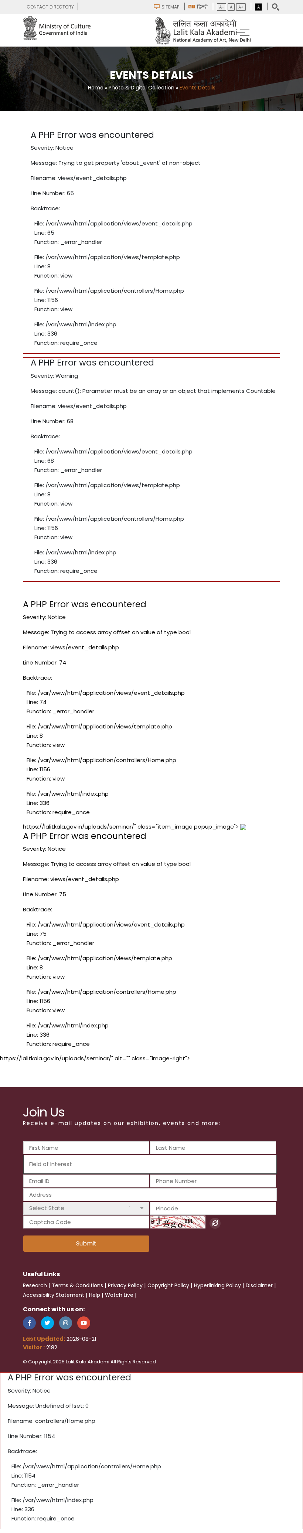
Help (94, 1295)
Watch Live (119, 1295)
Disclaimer (259, 1285)
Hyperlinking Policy (217, 1285)
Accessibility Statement (53, 1295)
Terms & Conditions (77, 1285)
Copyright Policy (168, 1285)
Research (35, 1285)
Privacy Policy (125, 1285)
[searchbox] (69, 1164)
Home (95, 87)
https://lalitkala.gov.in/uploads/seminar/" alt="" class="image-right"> (95, 1058)
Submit (86, 1243)
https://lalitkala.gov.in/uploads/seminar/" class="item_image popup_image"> (131, 935)
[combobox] (150, 1164)
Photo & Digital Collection (141, 87)
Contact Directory (50, 7)
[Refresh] (215, 1223)
